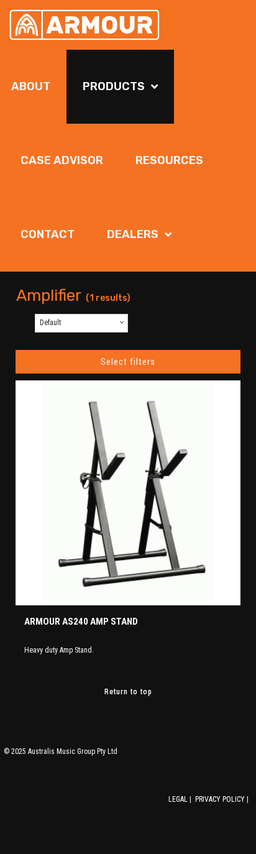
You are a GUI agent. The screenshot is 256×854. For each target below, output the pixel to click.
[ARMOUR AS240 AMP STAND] (128, 492)
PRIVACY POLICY (220, 799)
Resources (169, 160)
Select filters (128, 361)
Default (50, 322)
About (30, 86)
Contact (48, 234)
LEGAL (178, 799)
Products (114, 86)
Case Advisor (62, 160)
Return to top (128, 691)
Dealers (132, 234)
